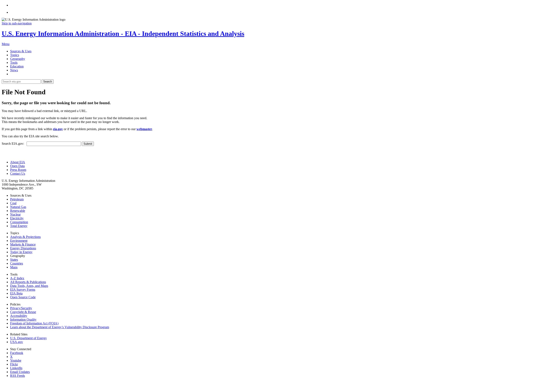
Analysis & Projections (25, 237)
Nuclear (15, 214)
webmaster (144, 129)
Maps (14, 267)
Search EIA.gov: (14, 143)
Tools (14, 62)
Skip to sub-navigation (17, 23)
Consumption (19, 222)
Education (17, 66)
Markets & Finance (23, 244)
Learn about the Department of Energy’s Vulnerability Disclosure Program (59, 327)
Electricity (17, 218)
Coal (13, 203)
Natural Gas (18, 207)
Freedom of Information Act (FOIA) (34, 323)
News (14, 70)
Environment (18, 240)
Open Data (17, 166)
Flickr (14, 364)
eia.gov (58, 129)
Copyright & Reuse (23, 312)
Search (47, 81)
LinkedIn (16, 368)
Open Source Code (23, 297)
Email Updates (20, 372)
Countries (16, 263)
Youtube (15, 360)
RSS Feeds (17, 375)
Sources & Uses (20, 51)
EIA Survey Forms (22, 289)
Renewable (17, 210)
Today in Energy (21, 252)
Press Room (18, 170)
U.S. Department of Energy (28, 338)
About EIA (17, 162)
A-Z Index (17, 278)
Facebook (16, 353)
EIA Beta (16, 293)
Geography (17, 59)
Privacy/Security (21, 308)
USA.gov (16, 342)
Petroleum (17, 199)
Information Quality (23, 319)
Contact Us (17, 173)
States (14, 259)
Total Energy (18, 226)
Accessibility (18, 316)
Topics (14, 55)
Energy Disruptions (23, 248)
